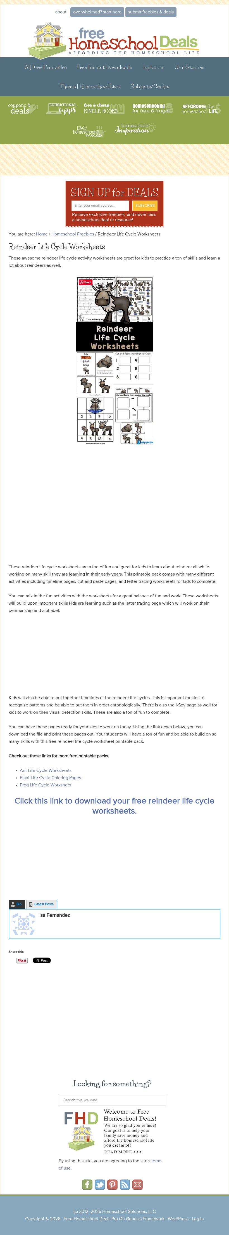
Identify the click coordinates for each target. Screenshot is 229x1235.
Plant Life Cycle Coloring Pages (50, 778)
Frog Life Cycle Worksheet (45, 785)
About (60, 12)
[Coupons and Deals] (23, 109)
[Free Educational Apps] (61, 109)
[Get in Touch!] (137, 1188)
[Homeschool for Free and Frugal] (152, 109)
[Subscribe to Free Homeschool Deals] (125, 1188)
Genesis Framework (145, 1219)
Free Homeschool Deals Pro (91, 1219)
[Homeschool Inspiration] (135, 131)
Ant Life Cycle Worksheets (45, 771)
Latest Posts (44, 904)
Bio (19, 904)
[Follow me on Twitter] (100, 1188)
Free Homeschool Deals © (114, 37)
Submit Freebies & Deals (151, 12)
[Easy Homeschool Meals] (89, 131)
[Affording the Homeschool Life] (201, 109)
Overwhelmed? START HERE (97, 12)
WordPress (178, 1219)
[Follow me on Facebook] (87, 1188)
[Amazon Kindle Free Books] (104, 109)
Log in (198, 1219)
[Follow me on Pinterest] (112, 1188)
